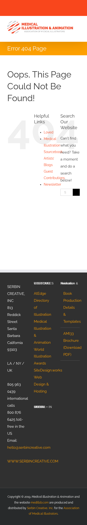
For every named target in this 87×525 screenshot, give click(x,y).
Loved (48, 132)
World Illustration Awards (42, 356)
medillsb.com (40, 502)
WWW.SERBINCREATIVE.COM (32, 461)
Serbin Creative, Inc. (40, 508)
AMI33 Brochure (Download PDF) (70, 344)
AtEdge (40, 293)
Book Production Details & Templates (70, 307)
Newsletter (52, 184)
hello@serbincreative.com (29, 447)
